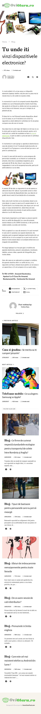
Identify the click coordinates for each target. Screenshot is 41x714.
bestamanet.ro (9, 279)
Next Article (7, 364)
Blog (13, 42)
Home (4, 42)
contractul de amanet (26, 279)
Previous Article (11, 320)
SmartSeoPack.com (29, 705)
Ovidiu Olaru (10, 76)
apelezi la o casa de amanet (15, 276)
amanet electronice (23, 274)
